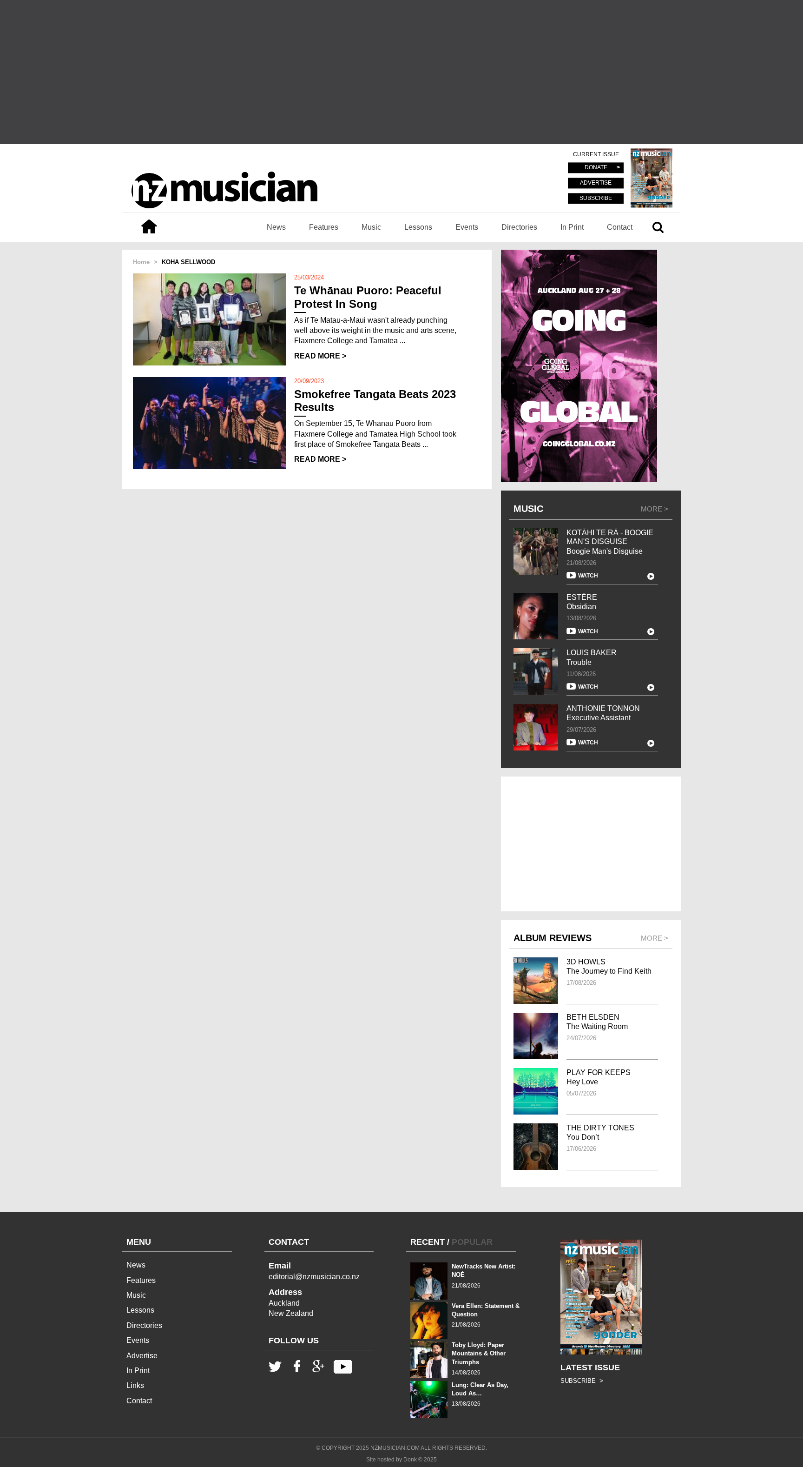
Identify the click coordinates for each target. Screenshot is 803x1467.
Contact (619, 227)
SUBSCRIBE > (581, 1380)
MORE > (654, 509)
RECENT (427, 1242)
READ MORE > (320, 356)
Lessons (418, 227)
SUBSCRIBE (595, 198)
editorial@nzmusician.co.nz (314, 1277)
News (276, 227)
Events (466, 227)
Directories (519, 227)
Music (371, 227)
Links (135, 1385)
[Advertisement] (401, 72)
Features (323, 227)
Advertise (142, 1356)
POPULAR (472, 1242)
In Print (572, 227)
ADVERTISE (596, 183)
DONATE (596, 168)
